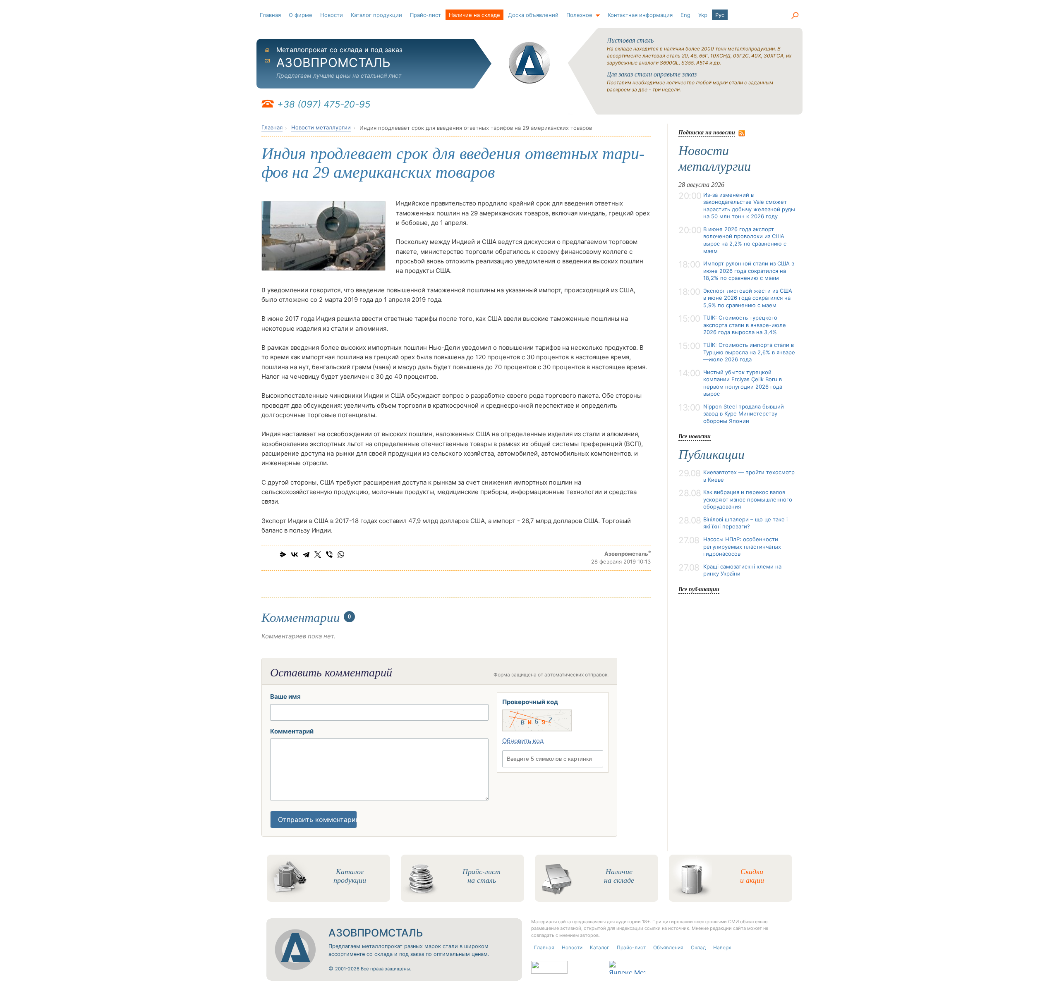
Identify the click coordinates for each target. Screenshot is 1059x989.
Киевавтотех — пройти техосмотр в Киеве (749, 476)
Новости (331, 15)
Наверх (722, 947)
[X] (318, 554)
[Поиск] (794, 15)
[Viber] (329, 554)
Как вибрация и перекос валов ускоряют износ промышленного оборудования (747, 499)
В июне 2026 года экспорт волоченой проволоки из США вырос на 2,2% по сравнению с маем (744, 240)
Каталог (599, 947)
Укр (702, 15)
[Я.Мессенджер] (283, 554)
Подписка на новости (706, 132)
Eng (685, 15)
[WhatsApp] (341, 554)
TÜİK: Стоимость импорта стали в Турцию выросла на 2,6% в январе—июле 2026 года (749, 352)
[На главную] (529, 63)
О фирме (300, 15)
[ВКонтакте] (294, 554)
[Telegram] (306, 554)
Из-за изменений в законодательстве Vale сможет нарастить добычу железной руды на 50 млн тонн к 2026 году (749, 205)
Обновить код (523, 741)
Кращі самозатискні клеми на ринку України (742, 570)
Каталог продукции (376, 15)
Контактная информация (640, 15)
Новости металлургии (321, 127)
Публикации (711, 454)
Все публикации (698, 589)
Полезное (579, 15)
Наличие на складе (474, 15)
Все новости (694, 436)
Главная (270, 15)
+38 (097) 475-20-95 (323, 104)
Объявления (668, 947)
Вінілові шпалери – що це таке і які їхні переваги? (745, 523)
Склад (698, 947)
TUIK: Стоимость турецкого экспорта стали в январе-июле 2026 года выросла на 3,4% (744, 324)
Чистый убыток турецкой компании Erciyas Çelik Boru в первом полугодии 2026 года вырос (742, 383)
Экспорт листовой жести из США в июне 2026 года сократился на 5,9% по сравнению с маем (747, 297)
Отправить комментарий (317, 819)
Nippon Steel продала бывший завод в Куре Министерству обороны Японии (743, 413)
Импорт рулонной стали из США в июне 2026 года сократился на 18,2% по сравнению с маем (748, 270)
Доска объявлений (533, 15)
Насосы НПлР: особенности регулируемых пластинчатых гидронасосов (742, 546)
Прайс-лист (425, 15)
